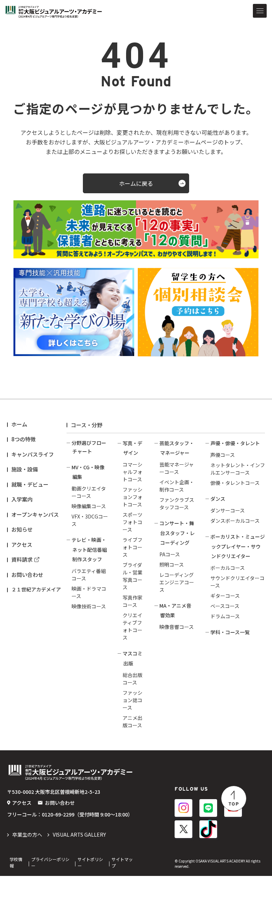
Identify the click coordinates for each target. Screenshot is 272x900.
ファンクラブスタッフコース (176, 503)
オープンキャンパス (35, 514)
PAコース (169, 554)
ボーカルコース (227, 567)
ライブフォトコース (132, 547)
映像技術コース (89, 606)
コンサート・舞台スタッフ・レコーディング (177, 533)
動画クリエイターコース (89, 492)
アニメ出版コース (132, 721)
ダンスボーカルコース (235, 520)
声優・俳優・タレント (235, 443)
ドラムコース (225, 616)
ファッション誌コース (132, 700)
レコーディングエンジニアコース (176, 582)
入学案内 (22, 499)
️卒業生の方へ (27, 834)
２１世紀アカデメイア (36, 589)
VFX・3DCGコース (90, 520)
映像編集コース (89, 506)
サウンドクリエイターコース (237, 581)
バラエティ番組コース (89, 574)
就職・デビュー (30, 484)
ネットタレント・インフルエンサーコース (237, 469)
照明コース (171, 564)
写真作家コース (132, 601)
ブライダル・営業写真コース (132, 576)
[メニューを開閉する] (260, 11)
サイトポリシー (90, 862)
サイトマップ (122, 862)
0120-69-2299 (58, 814)
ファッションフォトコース (132, 497)
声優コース (222, 454)
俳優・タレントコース (235, 482)
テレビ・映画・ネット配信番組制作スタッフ (89, 549)
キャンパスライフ (32, 454)
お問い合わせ (27, 574)
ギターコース (225, 595)
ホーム (19, 424)
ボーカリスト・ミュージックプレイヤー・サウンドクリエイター (237, 546)
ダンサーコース (227, 510)
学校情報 (16, 862)
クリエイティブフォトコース (132, 626)
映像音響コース (176, 626)
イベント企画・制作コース (176, 485)
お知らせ (22, 529)
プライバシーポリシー (50, 862)
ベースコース (224, 605)
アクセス (21, 544)
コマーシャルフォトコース (132, 472)
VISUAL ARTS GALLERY (79, 834)
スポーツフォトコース (132, 522)
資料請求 (22, 559)
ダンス (217, 498)
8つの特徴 (23, 439)
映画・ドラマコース (89, 592)
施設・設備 (24, 469)
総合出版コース (132, 678)
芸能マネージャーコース (176, 468)
